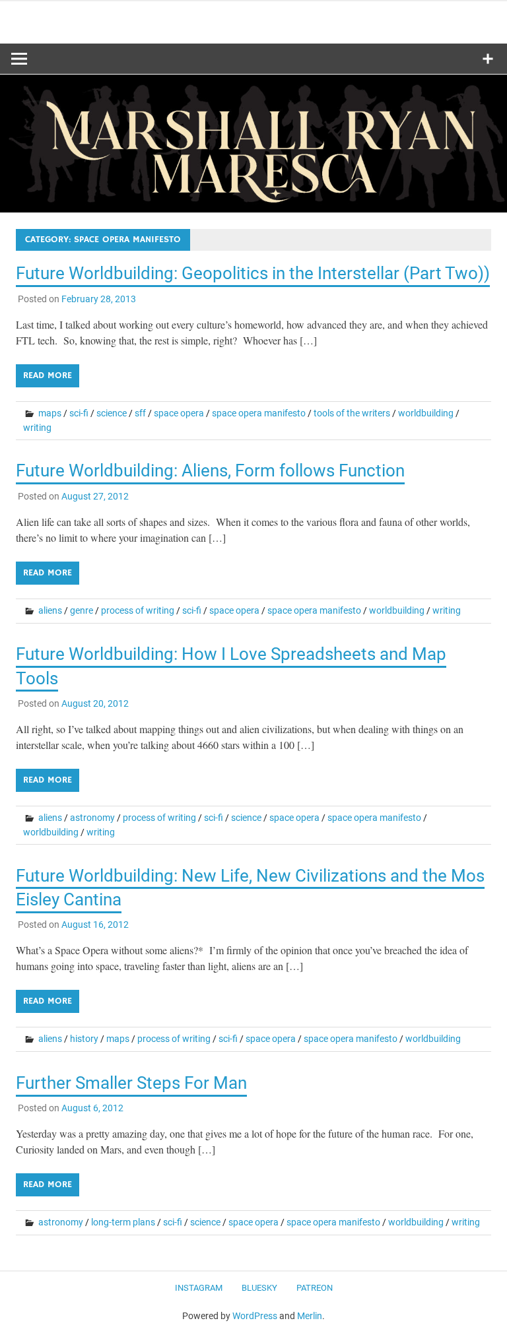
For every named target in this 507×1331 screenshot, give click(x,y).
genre (81, 610)
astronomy (92, 817)
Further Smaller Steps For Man (131, 1083)
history (84, 1038)
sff (140, 413)
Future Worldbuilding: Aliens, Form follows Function (210, 470)
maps (49, 413)
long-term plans (123, 1222)
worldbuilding (426, 413)
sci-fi (78, 413)
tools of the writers (352, 413)
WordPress (254, 1316)
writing (37, 427)
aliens (50, 610)
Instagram (198, 1288)
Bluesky (259, 1288)
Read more (47, 375)
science (111, 413)
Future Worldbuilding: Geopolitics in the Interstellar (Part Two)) (253, 273)
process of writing (137, 610)
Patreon (314, 1288)
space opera (179, 413)
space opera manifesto (259, 413)
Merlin (309, 1316)
